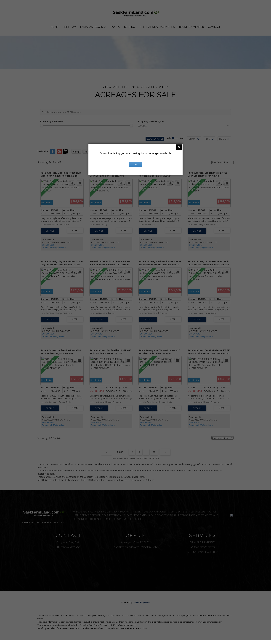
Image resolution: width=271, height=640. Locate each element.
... (146, 452)
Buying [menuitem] (115, 26)
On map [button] (192, 138)
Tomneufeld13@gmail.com (54, 247)
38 (154, 452)
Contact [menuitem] (214, 26)
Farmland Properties (202, 542)
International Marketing (202, 552)
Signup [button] (76, 151)
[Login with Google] (59, 153)
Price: (51, 121)
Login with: (42, 151)
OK (135, 164)
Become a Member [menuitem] (191, 26)
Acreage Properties (202, 547)
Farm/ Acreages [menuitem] (91, 26)
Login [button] (86, 151)
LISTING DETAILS (50, 231)
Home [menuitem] (54, 26)
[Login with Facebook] (52, 153)
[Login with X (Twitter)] (65, 153)
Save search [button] (153, 138)
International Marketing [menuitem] (157, 26)
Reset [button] (208, 138)
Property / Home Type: (151, 121)
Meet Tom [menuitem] (69, 26)
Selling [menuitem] (129, 26)
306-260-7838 (48, 245)
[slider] (41, 125)
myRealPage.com (141, 602)
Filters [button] (222, 138)
